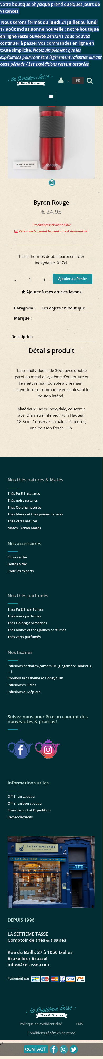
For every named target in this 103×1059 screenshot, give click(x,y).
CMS (79, 1023)
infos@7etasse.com (28, 964)
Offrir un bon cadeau (25, 803)
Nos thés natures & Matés (35, 480)
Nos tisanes (20, 652)
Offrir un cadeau (21, 796)
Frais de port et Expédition (29, 810)
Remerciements (20, 817)
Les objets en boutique (63, 308)
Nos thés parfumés (28, 596)
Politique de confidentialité (41, 1023)
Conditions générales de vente (51, 1032)
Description (22, 336)
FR (78, 80)
